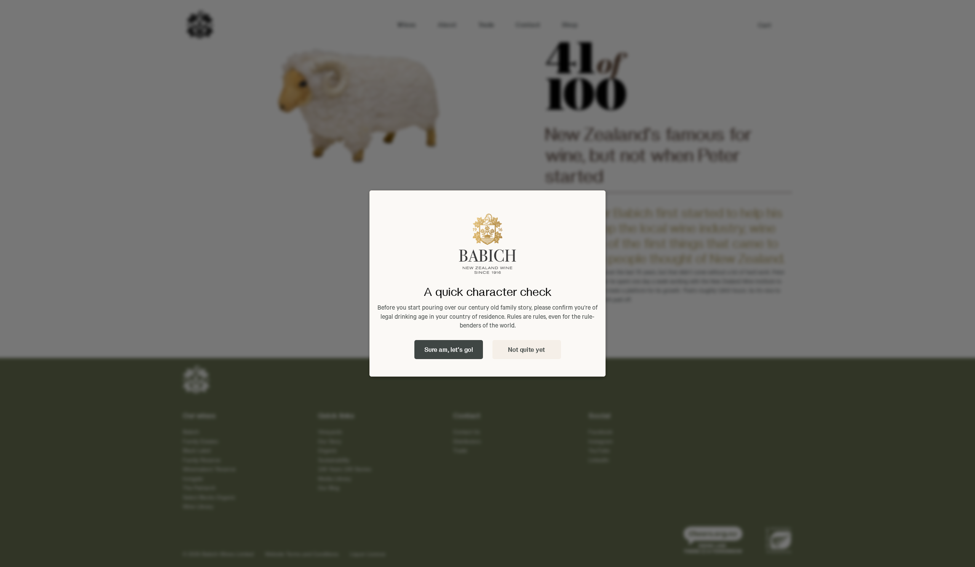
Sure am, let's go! (448, 349)
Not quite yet (526, 349)
